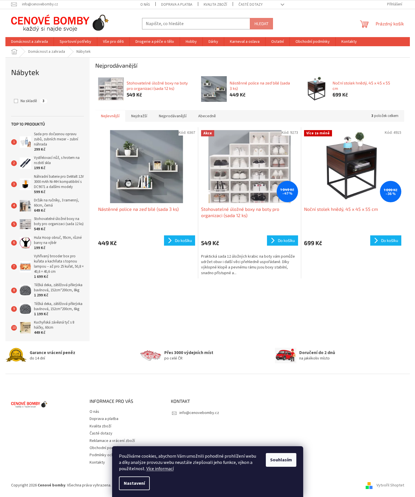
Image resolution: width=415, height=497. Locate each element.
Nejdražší (139, 116)
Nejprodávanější (173, 116)
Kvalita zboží (215, 4)
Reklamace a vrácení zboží (112, 441)
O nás (145, 4)
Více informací (160, 469)
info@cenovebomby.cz (199, 413)
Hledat (261, 23)
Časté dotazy (250, 4)
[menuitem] (29, 41)
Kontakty (97, 462)
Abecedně (207, 116)
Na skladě (32, 101)
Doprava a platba (176, 4)
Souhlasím (281, 460)
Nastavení (134, 483)
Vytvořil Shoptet (390, 485)
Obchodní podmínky (107, 448)
